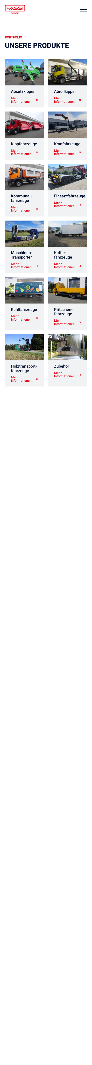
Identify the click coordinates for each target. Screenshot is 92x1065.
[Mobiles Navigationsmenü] (83, 9)
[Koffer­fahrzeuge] (67, 234)
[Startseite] (15, 9)
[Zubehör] (67, 347)
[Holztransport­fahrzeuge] (24, 347)
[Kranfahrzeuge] (67, 125)
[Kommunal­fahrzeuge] (24, 177)
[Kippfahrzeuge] (24, 125)
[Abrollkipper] (67, 72)
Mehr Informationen (21, 100)
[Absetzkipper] (24, 72)
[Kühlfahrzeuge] (24, 290)
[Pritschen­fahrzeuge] (67, 290)
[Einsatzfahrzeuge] (67, 177)
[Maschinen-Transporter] (24, 234)
